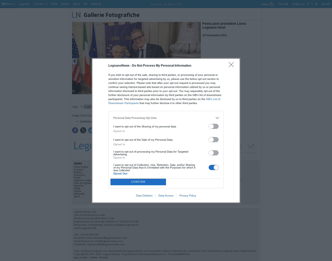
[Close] (232, 65)
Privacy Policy (187, 195)
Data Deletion (144, 195)
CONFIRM (138, 181)
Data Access (166, 195)
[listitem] (166, 118)
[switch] (214, 126)
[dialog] (166, 130)
